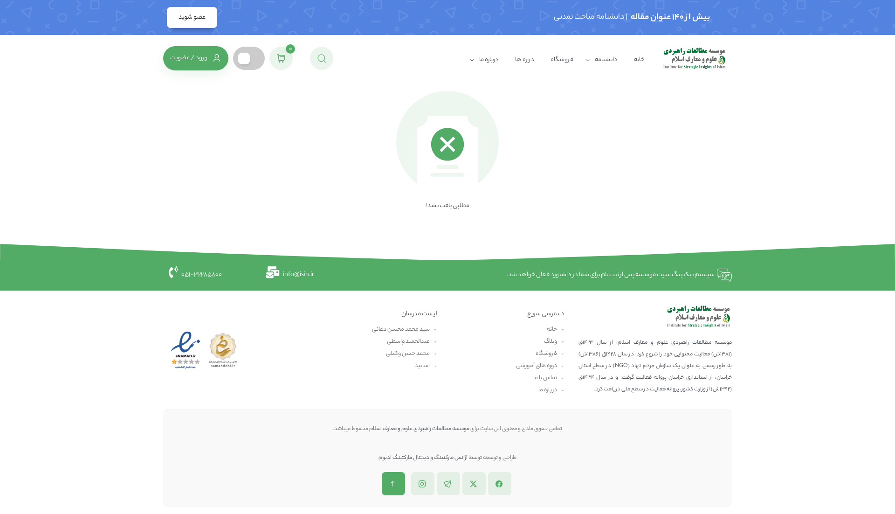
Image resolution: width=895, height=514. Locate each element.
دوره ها (524, 60)
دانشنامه (606, 60)
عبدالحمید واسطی (408, 342)
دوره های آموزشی (536, 366)
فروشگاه (562, 60)
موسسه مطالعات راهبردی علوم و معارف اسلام (419, 429)
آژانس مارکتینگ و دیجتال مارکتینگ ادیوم (423, 458)
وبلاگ (550, 342)
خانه (639, 60)
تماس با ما (545, 378)
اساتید (422, 366)
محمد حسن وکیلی (408, 354)
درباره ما (489, 60)
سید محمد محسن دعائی (401, 329)
